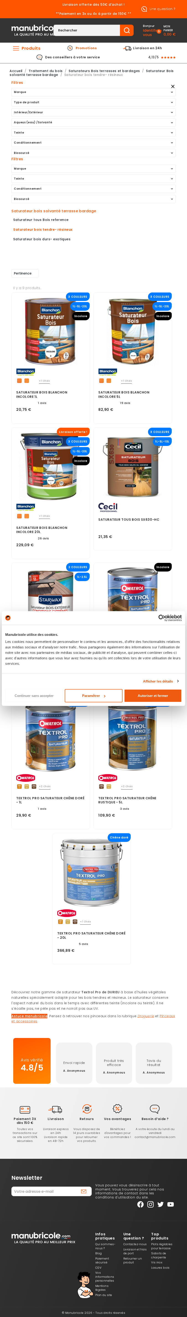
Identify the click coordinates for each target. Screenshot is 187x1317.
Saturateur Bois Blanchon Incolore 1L (41, 394)
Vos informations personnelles (104, 1277)
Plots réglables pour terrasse (161, 1246)
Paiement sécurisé (102, 1261)
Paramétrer (91, 696)
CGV (98, 1268)
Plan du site (103, 1295)
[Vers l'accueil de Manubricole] (43, 30)
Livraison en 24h (147, 48)
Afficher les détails (158, 681)
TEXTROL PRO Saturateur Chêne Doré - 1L (50, 800)
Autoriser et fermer (153, 696)
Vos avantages (117, 1119)
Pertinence (22, 273)
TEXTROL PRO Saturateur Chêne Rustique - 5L (127, 800)
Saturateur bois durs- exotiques (41, 239)
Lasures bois (160, 1268)
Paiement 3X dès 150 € (25, 1121)
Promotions (86, 48)
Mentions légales (102, 1288)
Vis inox (156, 1262)
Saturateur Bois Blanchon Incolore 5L (123, 394)
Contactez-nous (135, 1244)
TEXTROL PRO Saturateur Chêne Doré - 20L (91, 935)
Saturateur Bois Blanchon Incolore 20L (41, 530)
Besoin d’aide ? (155, 1119)
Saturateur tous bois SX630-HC (128, 519)
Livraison (56, 1119)
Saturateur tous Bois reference (41, 220)
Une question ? (162, 9)
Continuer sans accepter (34, 696)
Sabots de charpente (158, 1255)
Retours (87, 1119)
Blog (98, 1253)
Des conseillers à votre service (72, 57)
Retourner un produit (132, 1261)
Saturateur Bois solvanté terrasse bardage (53, 211)
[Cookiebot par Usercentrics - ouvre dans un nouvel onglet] (162, 617)
